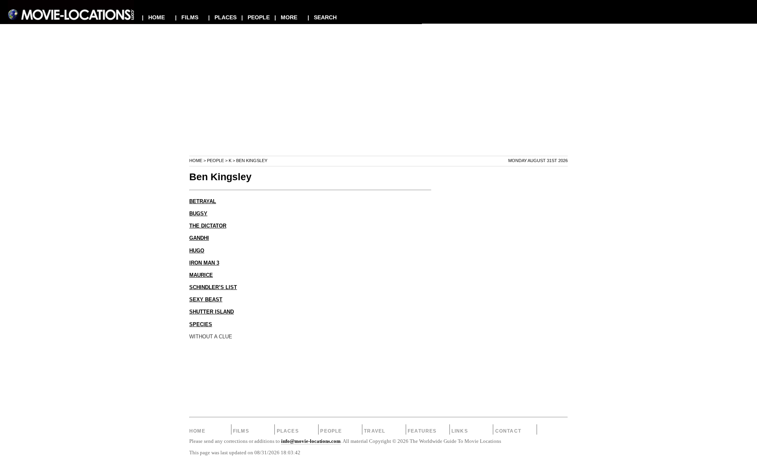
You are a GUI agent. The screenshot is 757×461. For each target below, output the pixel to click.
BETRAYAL (202, 201)
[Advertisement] (378, 100)
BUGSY (198, 214)
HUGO (196, 251)
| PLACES (222, 17)
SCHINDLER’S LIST (213, 287)
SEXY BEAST (205, 299)
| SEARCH (322, 17)
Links (459, 431)
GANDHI (199, 238)
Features (422, 431)
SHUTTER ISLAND (211, 312)
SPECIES (200, 324)
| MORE (285, 17)
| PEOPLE (255, 17)
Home (195, 160)
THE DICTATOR (207, 226)
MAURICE (201, 275)
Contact (508, 431)
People (215, 160)
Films (241, 431)
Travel (374, 431)
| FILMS (186, 17)
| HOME (153, 17)
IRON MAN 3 (204, 263)
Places (288, 431)
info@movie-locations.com (311, 441)
